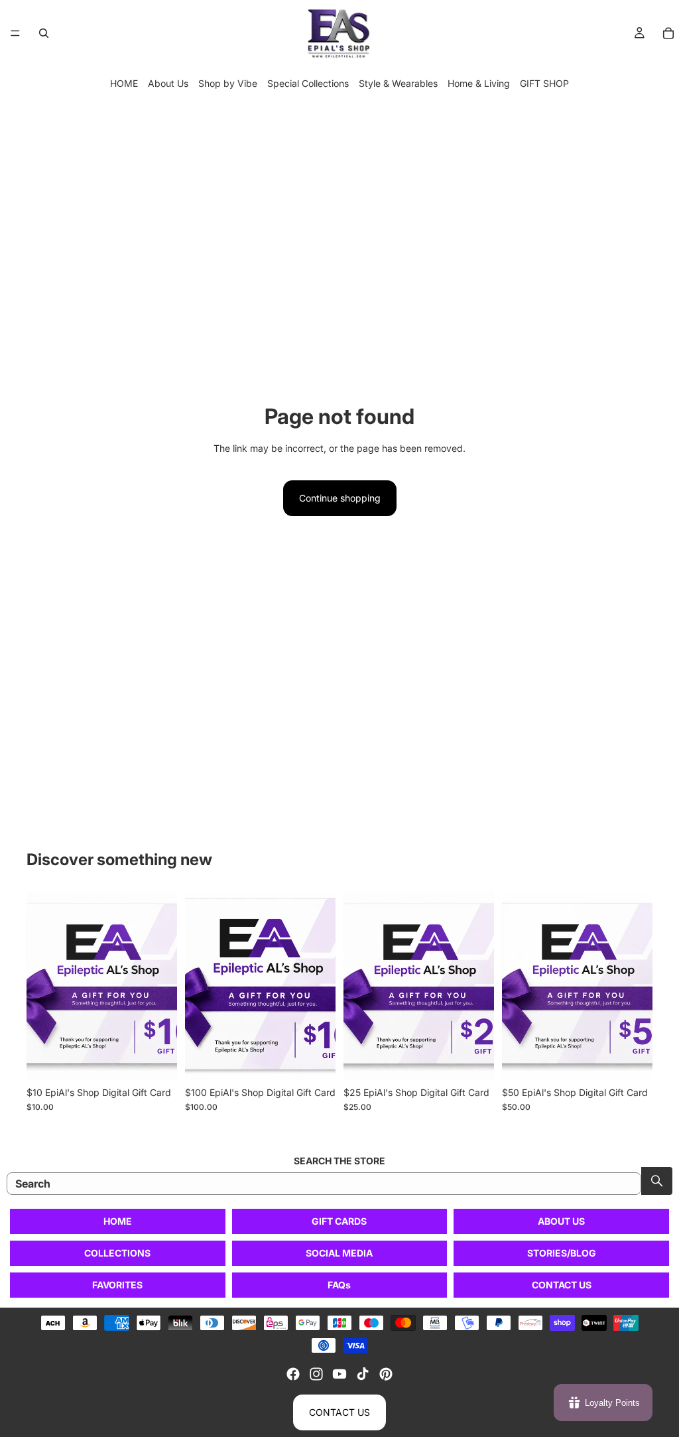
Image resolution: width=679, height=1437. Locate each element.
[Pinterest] (386, 1374)
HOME (124, 83)
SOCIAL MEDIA (339, 1253)
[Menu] (15, 33)
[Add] (156, 1059)
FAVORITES (117, 1284)
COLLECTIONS (117, 1253)
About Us (168, 83)
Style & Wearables (398, 83)
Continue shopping (340, 498)
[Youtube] (339, 1374)
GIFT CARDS (339, 1221)
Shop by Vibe (227, 83)
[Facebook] (293, 1374)
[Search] (43, 33)
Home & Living (479, 83)
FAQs (339, 1284)
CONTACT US (561, 1284)
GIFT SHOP (544, 83)
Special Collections (308, 83)
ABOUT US (561, 1221)
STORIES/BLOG (561, 1253)
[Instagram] (316, 1374)
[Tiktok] (363, 1374)
